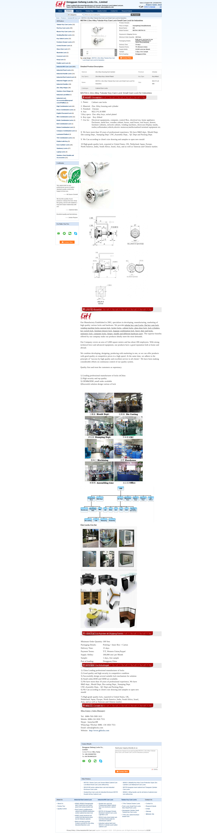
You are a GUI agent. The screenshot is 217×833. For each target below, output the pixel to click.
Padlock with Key (62, 141)
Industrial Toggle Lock (64, 80)
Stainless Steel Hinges (64, 91)
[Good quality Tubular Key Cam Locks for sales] (64, 183)
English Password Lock (64, 113)
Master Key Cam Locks (64, 31)
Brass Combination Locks (65, 110)
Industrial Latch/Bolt (63, 95)
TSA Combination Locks (64, 138)
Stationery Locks (62, 148)
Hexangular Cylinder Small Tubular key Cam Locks (130, 811)
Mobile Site (150, 814)
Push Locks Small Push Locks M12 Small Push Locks (131, 807)
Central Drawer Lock (63, 45)
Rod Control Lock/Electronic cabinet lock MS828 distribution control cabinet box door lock (84, 811)
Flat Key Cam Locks (63, 28)
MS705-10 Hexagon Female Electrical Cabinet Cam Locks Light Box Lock (108, 812)
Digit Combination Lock (64, 106)
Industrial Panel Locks (64, 70)
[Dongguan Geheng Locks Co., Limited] (161, 7)
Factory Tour (89, 11)
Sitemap (148, 811)
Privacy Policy (71, 830)
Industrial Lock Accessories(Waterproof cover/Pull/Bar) (65, 100)
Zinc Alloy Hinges (62, 88)
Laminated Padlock (63, 134)
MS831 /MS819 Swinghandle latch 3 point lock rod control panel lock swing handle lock (84, 805)
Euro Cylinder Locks (63, 145)
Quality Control (102, 11)
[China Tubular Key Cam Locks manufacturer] (60, 4)
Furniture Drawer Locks (64, 42)
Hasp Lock (60, 59)
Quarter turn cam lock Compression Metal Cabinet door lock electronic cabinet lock (107, 806)
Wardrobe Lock (61, 52)
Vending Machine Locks (64, 35)
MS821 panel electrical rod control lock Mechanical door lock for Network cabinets (84, 817)
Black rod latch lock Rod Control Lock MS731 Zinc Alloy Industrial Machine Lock (84, 823)
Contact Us (114, 11)
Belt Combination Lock (64, 124)
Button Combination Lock (65, 127)
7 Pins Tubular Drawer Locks (131, 803)
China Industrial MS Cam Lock (85, 830)
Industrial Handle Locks (64, 73)
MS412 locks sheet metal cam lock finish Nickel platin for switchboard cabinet (108, 818)
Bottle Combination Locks (65, 120)
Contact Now (127, 58)
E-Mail (148, 809)
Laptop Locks (61, 152)
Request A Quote (151, 5)
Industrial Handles (62, 84)
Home (60, 11)
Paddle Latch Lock (62, 63)
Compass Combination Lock (66, 131)
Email (160, 5)
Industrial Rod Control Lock (65, 77)
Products (69, 11)
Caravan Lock (61, 56)
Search (136, 15)
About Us (78, 11)
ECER (148, 830)
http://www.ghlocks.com (99, 730)
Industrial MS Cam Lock (74, 18)
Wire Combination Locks (64, 117)
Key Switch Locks (62, 38)
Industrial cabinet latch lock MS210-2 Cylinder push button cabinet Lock (108, 824)
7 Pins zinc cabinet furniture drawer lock (130, 815)
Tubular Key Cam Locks (64, 24)
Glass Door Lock (62, 49)
